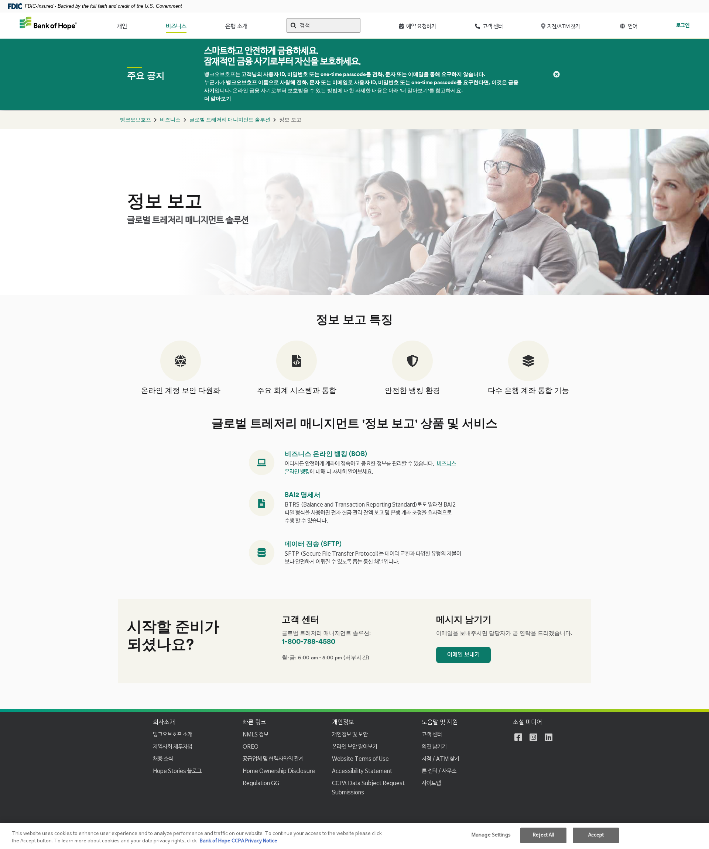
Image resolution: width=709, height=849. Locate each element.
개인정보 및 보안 (350, 734)
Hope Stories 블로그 (177, 771)
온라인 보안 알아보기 (354, 746)
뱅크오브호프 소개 (172, 734)
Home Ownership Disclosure (279, 771)
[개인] (131, 24)
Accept (596, 835)
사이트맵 (431, 783)
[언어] (642, 24)
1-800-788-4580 (308, 642)
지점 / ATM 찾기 (440, 759)
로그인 (682, 25)
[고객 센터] (507, 24)
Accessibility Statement (362, 771)
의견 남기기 (434, 746)
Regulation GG (261, 783)
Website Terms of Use (360, 759)
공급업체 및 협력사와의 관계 (273, 759)
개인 (122, 26)
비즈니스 (176, 26)
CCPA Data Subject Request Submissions (368, 787)
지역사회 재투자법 (172, 746)
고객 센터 (432, 734)
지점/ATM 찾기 (563, 27)
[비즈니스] (190, 24)
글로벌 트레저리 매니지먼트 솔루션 (229, 119)
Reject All (543, 835)
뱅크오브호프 (135, 119)
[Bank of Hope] (48, 25)
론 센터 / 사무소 (439, 771)
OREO (250, 746)
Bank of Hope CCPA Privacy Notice (238, 841)
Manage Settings (491, 835)
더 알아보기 (217, 98)
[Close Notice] (556, 74)
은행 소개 (236, 26)
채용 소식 (163, 759)
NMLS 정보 (255, 734)
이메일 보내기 (463, 655)
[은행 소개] (251, 24)
